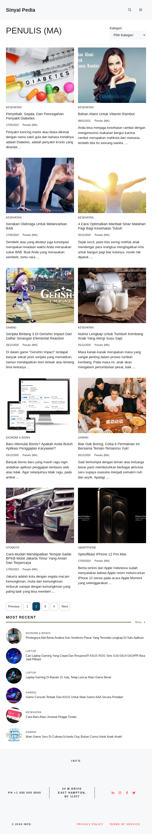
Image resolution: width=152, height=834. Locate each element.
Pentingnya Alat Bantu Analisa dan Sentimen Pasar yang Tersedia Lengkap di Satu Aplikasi (85, 637)
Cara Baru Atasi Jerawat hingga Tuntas (51, 716)
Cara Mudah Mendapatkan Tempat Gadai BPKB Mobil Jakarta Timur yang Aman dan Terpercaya (38, 558)
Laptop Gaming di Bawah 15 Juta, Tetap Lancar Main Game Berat (68, 677)
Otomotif (13, 547)
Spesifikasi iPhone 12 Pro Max (102, 554)
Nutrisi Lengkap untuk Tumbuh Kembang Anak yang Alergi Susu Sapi (110, 336)
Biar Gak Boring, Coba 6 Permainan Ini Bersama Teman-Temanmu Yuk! (109, 446)
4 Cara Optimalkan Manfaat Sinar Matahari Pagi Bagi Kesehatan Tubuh (112, 226)
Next (65, 606)
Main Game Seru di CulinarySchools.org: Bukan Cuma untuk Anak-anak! (74, 736)
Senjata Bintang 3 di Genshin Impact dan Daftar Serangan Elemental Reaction (39, 336)
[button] (129, 10)
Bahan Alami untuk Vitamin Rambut (106, 114)
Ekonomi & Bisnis (18, 437)
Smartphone (87, 547)
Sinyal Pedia (20, 10)
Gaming (11, 327)
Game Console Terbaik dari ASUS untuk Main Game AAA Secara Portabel (74, 697)
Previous (14, 606)
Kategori (116, 28)
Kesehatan (13, 107)
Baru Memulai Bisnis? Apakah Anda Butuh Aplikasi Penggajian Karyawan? (39, 446)
